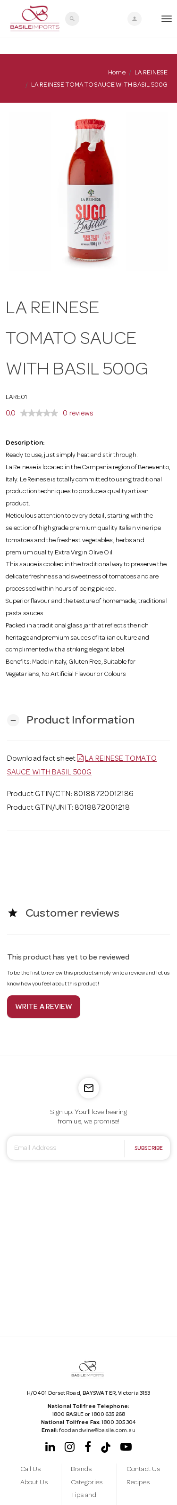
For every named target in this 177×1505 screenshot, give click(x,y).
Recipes (138, 1483)
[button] (71, 720)
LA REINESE (151, 73)
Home (116, 73)
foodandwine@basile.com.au (97, 1431)
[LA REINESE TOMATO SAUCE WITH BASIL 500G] (88, 191)
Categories (86, 1483)
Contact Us (143, 1469)
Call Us (30, 1469)
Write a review (43, 1007)
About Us (34, 1483)
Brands (81, 1469)
